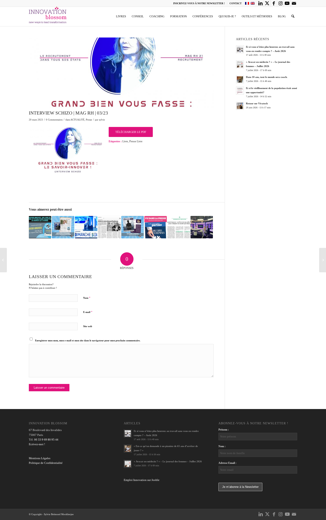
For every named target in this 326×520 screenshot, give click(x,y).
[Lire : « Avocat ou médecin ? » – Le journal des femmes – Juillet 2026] (240, 64)
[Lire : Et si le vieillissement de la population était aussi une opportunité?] (240, 91)
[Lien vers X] (267, 3)
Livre (125, 141)
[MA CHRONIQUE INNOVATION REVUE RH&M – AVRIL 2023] (322, 260)
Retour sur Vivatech (257, 103)
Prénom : (223, 429)
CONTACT (236, 3)
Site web (87, 326)
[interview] (121, 73)
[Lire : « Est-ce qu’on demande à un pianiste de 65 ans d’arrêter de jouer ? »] (128, 449)
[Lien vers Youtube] (287, 3)
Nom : (222, 446)
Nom (86, 297)
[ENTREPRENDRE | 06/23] (63, 227)
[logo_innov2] (48, 16)
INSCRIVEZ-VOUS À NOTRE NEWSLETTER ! (199, 3)
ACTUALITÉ (77, 120)
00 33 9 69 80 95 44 (46, 439)
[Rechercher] (293, 16)
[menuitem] (199, 3)
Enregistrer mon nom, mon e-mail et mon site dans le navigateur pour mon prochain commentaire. (87, 340)
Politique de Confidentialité (46, 463)
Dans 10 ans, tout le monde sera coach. (266, 77)
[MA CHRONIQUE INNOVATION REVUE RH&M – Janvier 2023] (178, 227)
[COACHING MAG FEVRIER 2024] (132, 227)
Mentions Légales (39, 458)
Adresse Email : (227, 463)
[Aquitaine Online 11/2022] (40, 227)
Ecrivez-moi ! (37, 444)
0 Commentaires (54, 120)
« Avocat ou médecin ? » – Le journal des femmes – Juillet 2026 (168, 461)
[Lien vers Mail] (294, 3)
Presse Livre (135, 141)
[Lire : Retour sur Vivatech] (240, 106)
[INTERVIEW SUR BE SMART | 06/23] (201, 227)
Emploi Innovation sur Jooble (141, 480)
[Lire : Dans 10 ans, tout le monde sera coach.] (240, 79)
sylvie (102, 120)
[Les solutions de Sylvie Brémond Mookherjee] (109, 227)
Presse (89, 120)
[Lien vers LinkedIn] (260, 3)
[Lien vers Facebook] (274, 3)
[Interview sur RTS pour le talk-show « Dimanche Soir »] (86, 227)
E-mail (87, 312)
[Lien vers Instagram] (280, 3)
